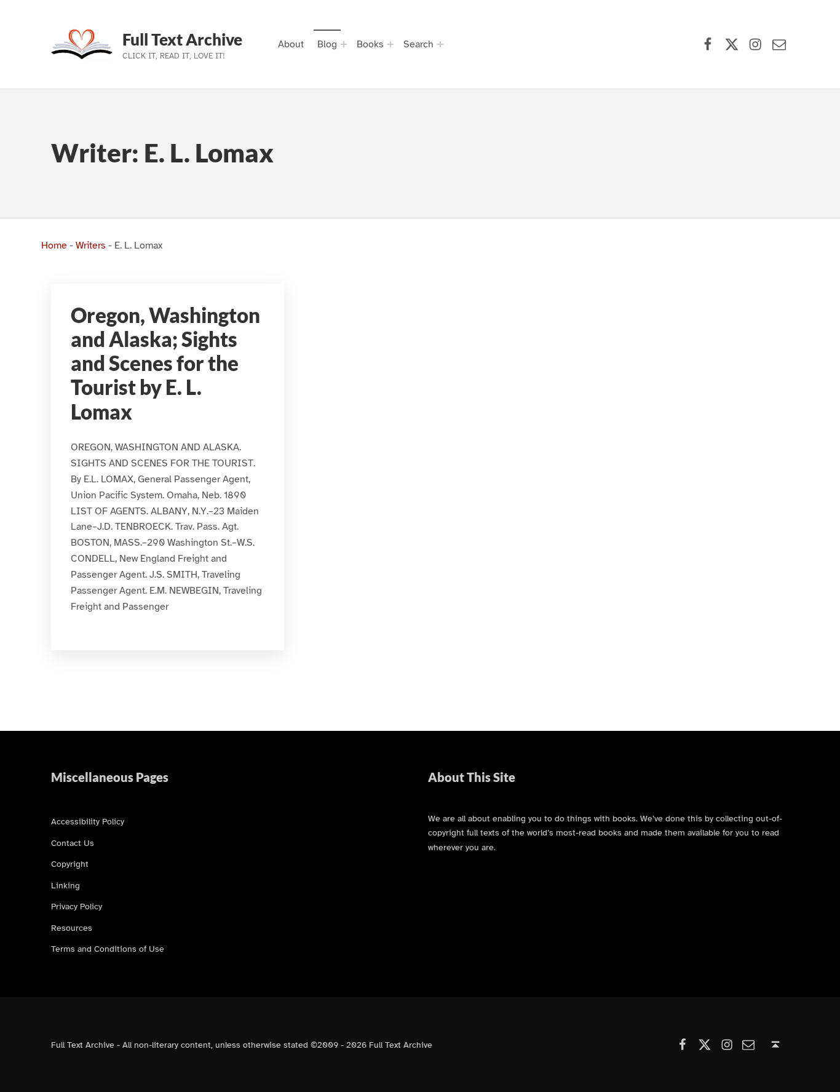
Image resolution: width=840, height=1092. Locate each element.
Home (54, 245)
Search (418, 44)
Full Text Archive (182, 39)
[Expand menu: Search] (440, 44)
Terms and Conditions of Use (107, 948)
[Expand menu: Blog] (344, 44)
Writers (91, 245)
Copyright (70, 863)
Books (370, 44)
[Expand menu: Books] (390, 44)
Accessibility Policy (87, 821)
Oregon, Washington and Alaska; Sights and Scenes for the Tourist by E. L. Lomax (165, 363)
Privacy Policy (76, 906)
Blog (327, 44)
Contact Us (72, 842)
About (291, 44)
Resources (71, 927)
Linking (65, 885)
